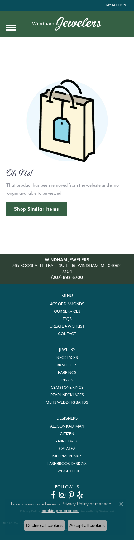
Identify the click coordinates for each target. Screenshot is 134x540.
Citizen (67, 433)
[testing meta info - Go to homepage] (67, 24)
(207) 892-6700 (67, 277)
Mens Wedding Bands (67, 402)
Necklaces (67, 357)
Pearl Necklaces (67, 395)
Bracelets (67, 365)
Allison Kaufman (67, 426)
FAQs (67, 318)
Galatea (67, 448)
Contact (67, 333)
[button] (116, 5)
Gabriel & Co (67, 441)
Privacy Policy (75, 503)
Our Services (67, 311)
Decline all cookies (44, 525)
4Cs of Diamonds (67, 304)
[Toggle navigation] (11, 27)
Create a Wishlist (67, 326)
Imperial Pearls (67, 456)
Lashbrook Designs (67, 463)
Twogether (67, 471)
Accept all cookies (87, 525)
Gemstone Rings (67, 387)
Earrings (67, 372)
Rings (67, 380)
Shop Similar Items (36, 209)
